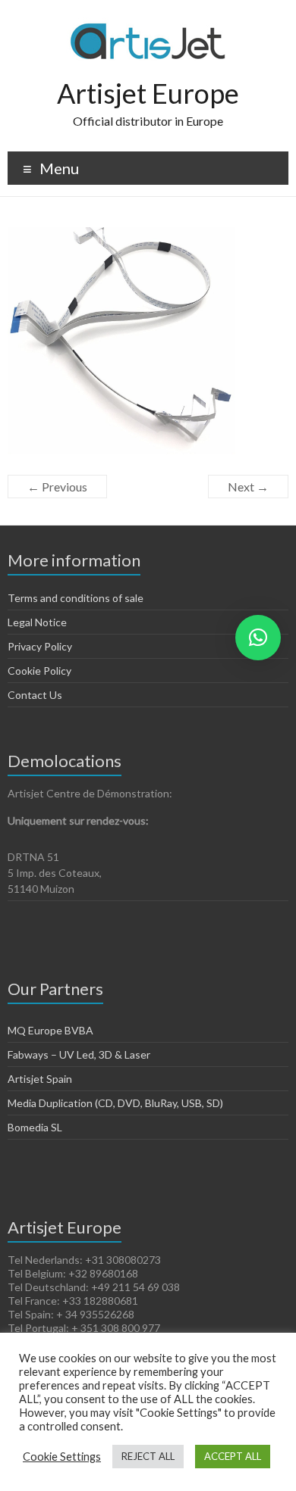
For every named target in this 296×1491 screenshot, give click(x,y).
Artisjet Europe (148, 93)
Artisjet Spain (40, 1078)
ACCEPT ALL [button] (232, 1456)
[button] (258, 637)
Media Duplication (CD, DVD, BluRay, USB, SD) (115, 1102)
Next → (248, 486)
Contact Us (35, 694)
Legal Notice (37, 622)
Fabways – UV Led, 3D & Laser (79, 1054)
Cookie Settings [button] (62, 1456)
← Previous (57, 486)
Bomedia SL (35, 1127)
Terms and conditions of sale (75, 597)
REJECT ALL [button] (148, 1456)
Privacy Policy (40, 646)
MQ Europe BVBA (50, 1030)
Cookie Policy (39, 670)
